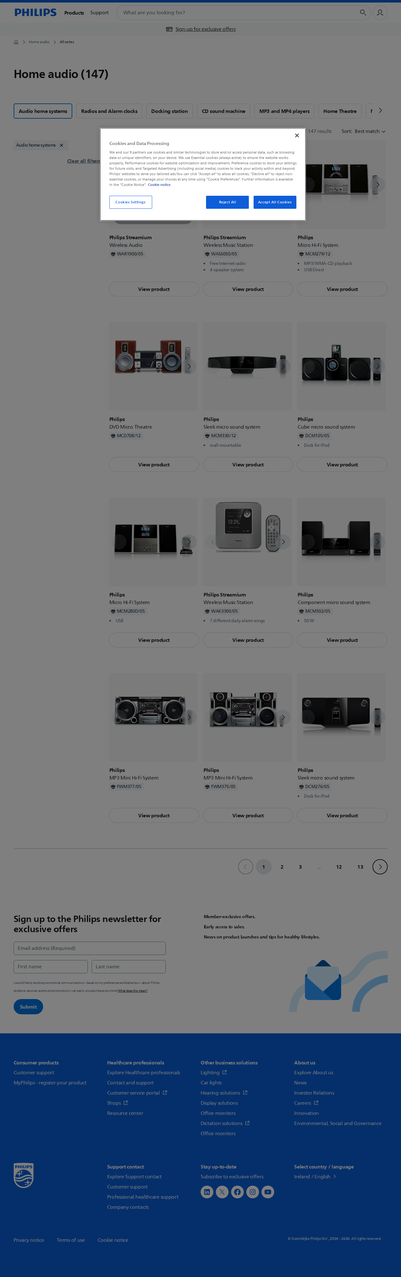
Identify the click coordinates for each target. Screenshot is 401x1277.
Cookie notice (159, 184)
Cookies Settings (130, 202)
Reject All (227, 202)
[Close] (297, 135)
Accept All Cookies (275, 202)
